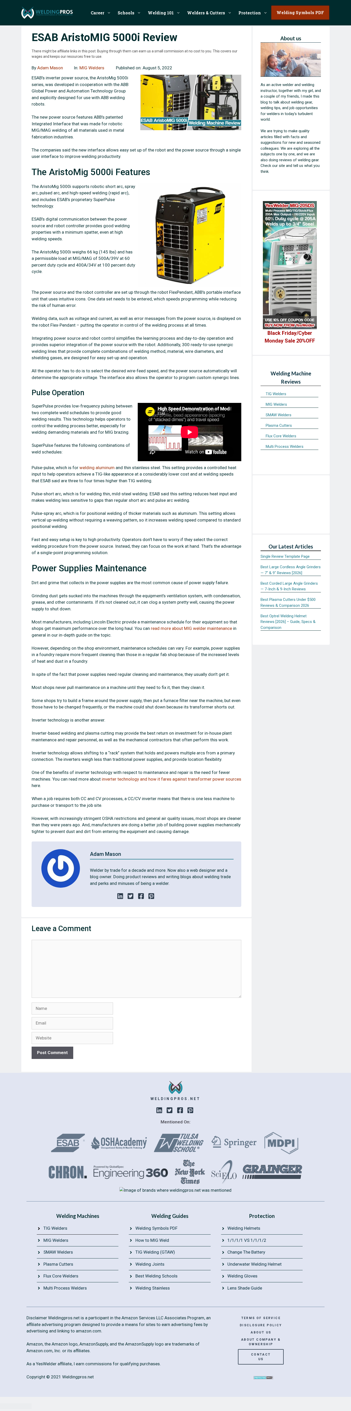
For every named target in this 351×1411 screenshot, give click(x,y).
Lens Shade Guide (244, 1288)
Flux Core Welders (281, 436)
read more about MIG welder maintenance (191, 628)
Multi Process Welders (284, 446)
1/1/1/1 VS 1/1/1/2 (246, 1240)
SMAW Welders (278, 415)
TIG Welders (276, 394)
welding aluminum (97, 467)
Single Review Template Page (285, 556)
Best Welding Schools (156, 1276)
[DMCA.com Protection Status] (263, 1377)
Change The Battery (246, 1252)
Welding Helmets (243, 1228)
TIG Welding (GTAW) (155, 1252)
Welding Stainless (152, 1288)
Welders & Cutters (206, 12)
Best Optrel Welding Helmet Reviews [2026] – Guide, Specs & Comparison (288, 622)
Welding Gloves (242, 1276)
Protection (249, 12)
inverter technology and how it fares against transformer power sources (171, 779)
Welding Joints (149, 1264)
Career (97, 12)
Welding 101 (161, 12)
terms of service (261, 1318)
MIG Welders (91, 67)
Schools (126, 12)
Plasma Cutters (279, 425)
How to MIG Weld (152, 1240)
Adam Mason (50, 67)
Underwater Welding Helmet (254, 1264)
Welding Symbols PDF (156, 1228)
